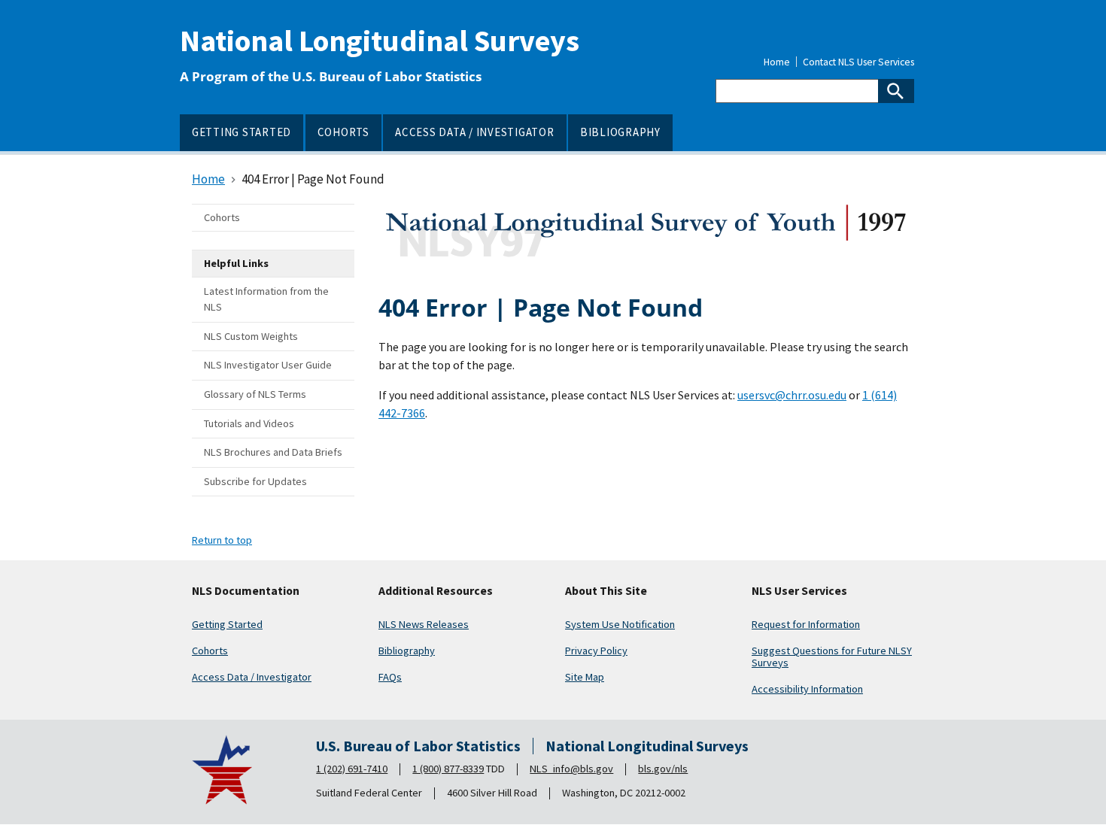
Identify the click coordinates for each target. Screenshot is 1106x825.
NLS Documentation (245, 591)
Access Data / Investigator (251, 677)
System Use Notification (620, 624)
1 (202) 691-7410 (351, 768)
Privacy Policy (596, 650)
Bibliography (406, 650)
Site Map (584, 677)
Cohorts (210, 650)
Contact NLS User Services (858, 62)
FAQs (390, 677)
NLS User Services (799, 591)
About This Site (606, 591)
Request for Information (806, 624)
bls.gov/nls (663, 768)
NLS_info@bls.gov (571, 768)
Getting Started (227, 624)
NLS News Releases (423, 624)
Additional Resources (435, 591)
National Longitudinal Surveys (379, 40)
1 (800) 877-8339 (448, 768)
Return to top (222, 540)
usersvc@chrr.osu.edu (791, 394)
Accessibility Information (807, 689)
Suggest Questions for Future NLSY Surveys (832, 656)
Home (777, 62)
